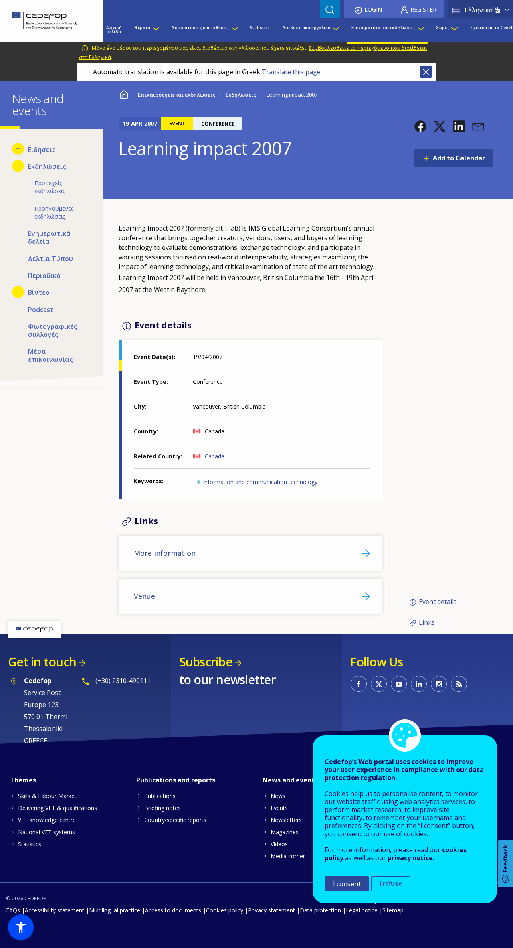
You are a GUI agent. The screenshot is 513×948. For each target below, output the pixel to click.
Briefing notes (162, 808)
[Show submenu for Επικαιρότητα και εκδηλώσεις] (420, 30)
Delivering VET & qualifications (57, 808)
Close (426, 72)
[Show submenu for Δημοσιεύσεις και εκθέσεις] (234, 30)
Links (427, 622)
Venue (144, 596)
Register (423, 9)
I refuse (391, 883)
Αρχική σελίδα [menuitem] (114, 29)
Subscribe (205, 662)
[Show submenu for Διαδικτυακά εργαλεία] (335, 30)
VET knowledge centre (47, 820)
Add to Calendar (459, 158)
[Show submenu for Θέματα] (155, 30)
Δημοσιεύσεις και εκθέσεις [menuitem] (200, 27)
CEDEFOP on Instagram (439, 684)
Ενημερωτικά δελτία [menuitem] (49, 237)
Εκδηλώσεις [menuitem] (47, 166)
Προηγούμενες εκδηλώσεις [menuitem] (53, 212)
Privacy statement (271, 910)
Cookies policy (224, 910)
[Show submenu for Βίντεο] (18, 292)
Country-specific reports (175, 820)
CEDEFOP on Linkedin (419, 684)
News (278, 796)
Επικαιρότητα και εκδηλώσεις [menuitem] (383, 27)
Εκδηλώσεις (241, 94)
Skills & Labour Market (47, 796)
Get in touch (42, 662)
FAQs (13, 910)
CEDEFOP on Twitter (379, 684)
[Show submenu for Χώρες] (454, 30)
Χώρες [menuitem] (442, 27)
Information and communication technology (260, 482)
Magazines (285, 832)
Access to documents (173, 910)
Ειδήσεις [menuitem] (41, 149)
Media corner (288, 856)
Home (124, 94)
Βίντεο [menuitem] (39, 292)
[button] (420, 126)
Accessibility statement (54, 910)
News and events (290, 780)
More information (165, 553)
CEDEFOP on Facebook (359, 684)
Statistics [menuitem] (260, 27)
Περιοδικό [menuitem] (44, 275)
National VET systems (46, 832)
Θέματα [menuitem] (142, 27)
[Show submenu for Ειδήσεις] (18, 149)
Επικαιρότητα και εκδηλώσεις (176, 94)
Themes (23, 780)
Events (279, 808)
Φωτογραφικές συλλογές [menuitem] (52, 330)
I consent (347, 883)
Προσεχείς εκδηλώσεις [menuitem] (49, 187)
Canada (214, 456)
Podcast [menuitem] (40, 309)
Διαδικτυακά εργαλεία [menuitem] (306, 27)
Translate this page (291, 71)
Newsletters (286, 820)
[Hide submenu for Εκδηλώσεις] (18, 166)
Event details (438, 601)
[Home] (45, 21)
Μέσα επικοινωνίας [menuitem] (50, 355)
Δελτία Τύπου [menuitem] (50, 258)
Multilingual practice (114, 910)
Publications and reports (175, 780)
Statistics (29, 844)
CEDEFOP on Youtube (399, 684)
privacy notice (410, 857)
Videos (279, 844)
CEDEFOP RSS (459, 684)
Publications (160, 796)
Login (373, 9)
